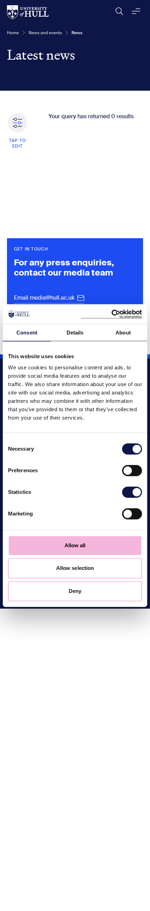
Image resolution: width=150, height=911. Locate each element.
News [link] (77, 33)
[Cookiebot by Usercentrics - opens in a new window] (111, 313)
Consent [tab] (26, 333)
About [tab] (123, 333)
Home (13, 33)
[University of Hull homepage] (27, 12)
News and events (45, 33)
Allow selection (75, 568)
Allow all (75, 545)
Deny (75, 591)
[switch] (132, 470)
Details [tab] (75, 333)
